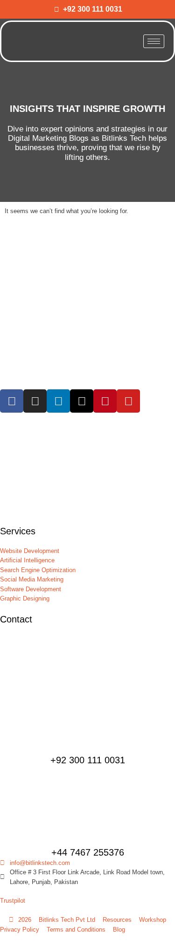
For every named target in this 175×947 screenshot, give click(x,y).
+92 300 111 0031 (87, 760)
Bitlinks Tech (124, 138)
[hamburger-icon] (153, 41)
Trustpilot (12, 900)
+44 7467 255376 (87, 852)
